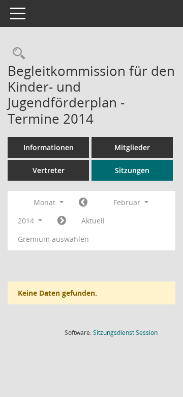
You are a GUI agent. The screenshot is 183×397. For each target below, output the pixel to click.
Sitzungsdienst (125, 332)
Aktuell (93, 220)
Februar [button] (127, 202)
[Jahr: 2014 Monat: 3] (62, 221)
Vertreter (49, 170)
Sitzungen (132, 170)
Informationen (48, 147)
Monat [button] (45, 202)
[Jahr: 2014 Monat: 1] (83, 202)
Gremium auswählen (53, 239)
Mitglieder (132, 147)
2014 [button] (27, 220)
